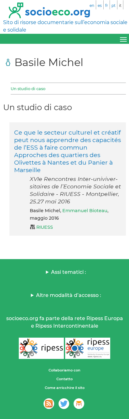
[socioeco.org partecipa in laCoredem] (79, 403)
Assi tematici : (68, 272)
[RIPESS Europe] (87, 348)
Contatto (64, 379)
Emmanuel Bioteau (84, 210)
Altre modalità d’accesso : (68, 295)
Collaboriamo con (64, 370)
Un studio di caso (28, 88)
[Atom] (49, 403)
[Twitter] (64, 403)
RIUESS (44, 227)
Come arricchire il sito (65, 388)
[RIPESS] (41, 348)
